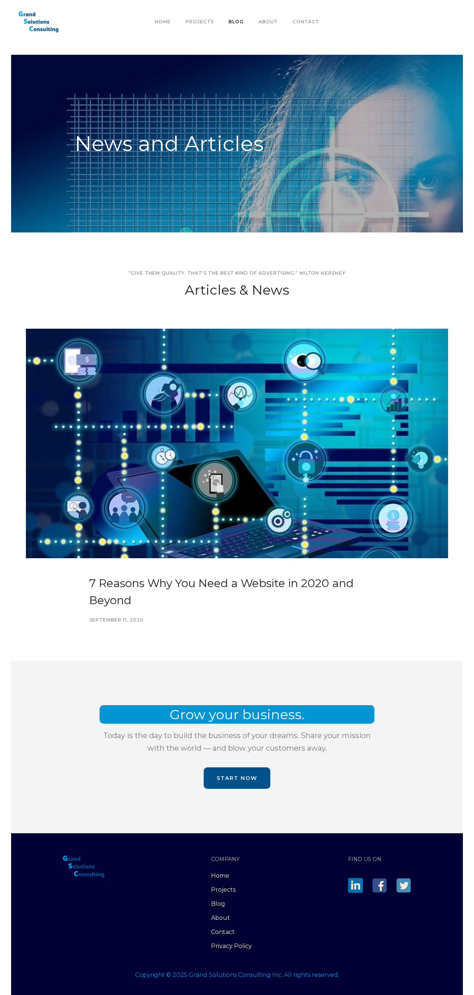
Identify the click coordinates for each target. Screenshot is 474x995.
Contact (306, 21)
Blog (236, 21)
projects (200, 21)
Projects (223, 889)
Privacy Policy (231, 945)
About (268, 21)
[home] (39, 22)
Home (163, 21)
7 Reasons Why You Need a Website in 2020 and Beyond (221, 591)
